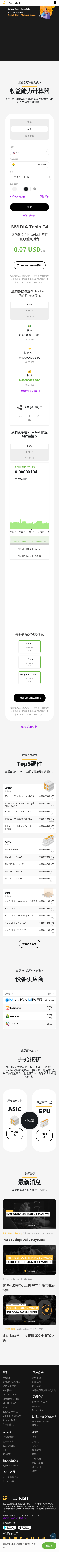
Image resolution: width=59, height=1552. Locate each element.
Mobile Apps (38, 1410)
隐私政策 (6, 1518)
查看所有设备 (29, 943)
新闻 (13, 1329)
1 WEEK (29, 311)
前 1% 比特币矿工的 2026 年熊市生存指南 (29, 1287)
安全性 (35, 1445)
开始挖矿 (7, 1377)
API (4, 1449)
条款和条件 (15, 1518)
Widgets (36, 1405)
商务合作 (36, 1466)
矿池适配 (36, 1386)
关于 (34, 1437)
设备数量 (14, 184)
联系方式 (23, 1518)
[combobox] (30, 177)
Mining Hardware (12, 1415)
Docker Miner (10, 1394)
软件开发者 (8, 1441)
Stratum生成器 (10, 1420)
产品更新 (16, 1233)
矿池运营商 (8, 1437)
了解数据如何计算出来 (30, 390)
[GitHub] (32, 1538)
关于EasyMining (11, 1465)
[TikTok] (38, 1538)
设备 (29, 129)
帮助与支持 (37, 1462)
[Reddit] (26, 1538)
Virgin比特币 (9, 1481)
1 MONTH (29, 317)
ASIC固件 (7, 1390)
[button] (55, 2)
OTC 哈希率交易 (11, 1476)
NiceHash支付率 (11, 1398)
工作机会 (36, 1458)
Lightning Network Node (41, 1423)
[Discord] (15, 1538)
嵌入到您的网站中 (29, 726)
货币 (12, 147)
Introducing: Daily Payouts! (24, 1240)
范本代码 (7, 1454)
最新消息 (6, 1329)
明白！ (49, 1545)
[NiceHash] (11, 2)
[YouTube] (4, 1538)
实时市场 (36, 1377)
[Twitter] (9, 1538)
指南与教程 (7, 1233)
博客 (34, 1454)
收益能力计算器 (10, 1411)
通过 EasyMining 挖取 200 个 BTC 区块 (29, 1337)
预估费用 (14, 159)
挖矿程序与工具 (40, 1401)
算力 (29, 122)
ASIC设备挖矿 (9, 1386)
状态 (34, 1471)
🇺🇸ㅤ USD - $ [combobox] (18, 152)
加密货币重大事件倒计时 (44, 1390)
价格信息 (36, 1381)
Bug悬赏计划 (9, 1445)
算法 (5, 1407)
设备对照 (29, 136)
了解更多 (14, 1134)
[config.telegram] (21, 1538)
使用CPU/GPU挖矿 (12, 1381)
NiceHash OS (9, 1403)
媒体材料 (36, 1449)
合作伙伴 (36, 1441)
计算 (29, 207)
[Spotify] (43, 1538)
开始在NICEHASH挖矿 (29, 265)
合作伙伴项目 (9, 1424)
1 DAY (29, 305)
